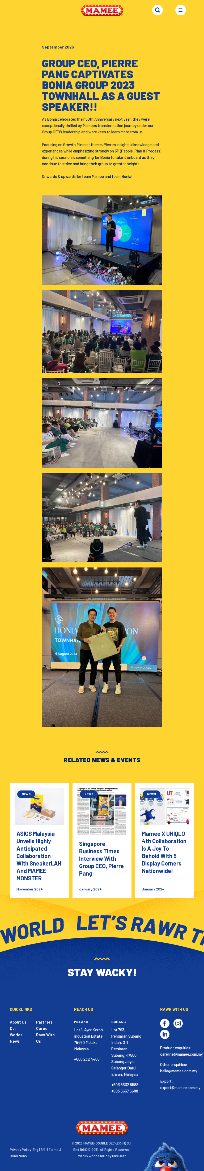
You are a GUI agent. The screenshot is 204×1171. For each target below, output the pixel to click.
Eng (35, 1149)
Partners (44, 1022)
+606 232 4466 (87, 1059)
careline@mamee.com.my (181, 1054)
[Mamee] (102, 10)
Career (42, 1028)
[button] (182, 12)
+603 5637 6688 (124, 1091)
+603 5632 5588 (124, 1084)
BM (43, 1149)
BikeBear (119, 1156)
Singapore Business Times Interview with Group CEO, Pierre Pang (101, 858)
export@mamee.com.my (180, 1087)
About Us (18, 1022)
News (15, 1041)
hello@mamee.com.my (178, 1070)
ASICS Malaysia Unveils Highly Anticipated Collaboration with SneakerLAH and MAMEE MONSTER (38, 855)
